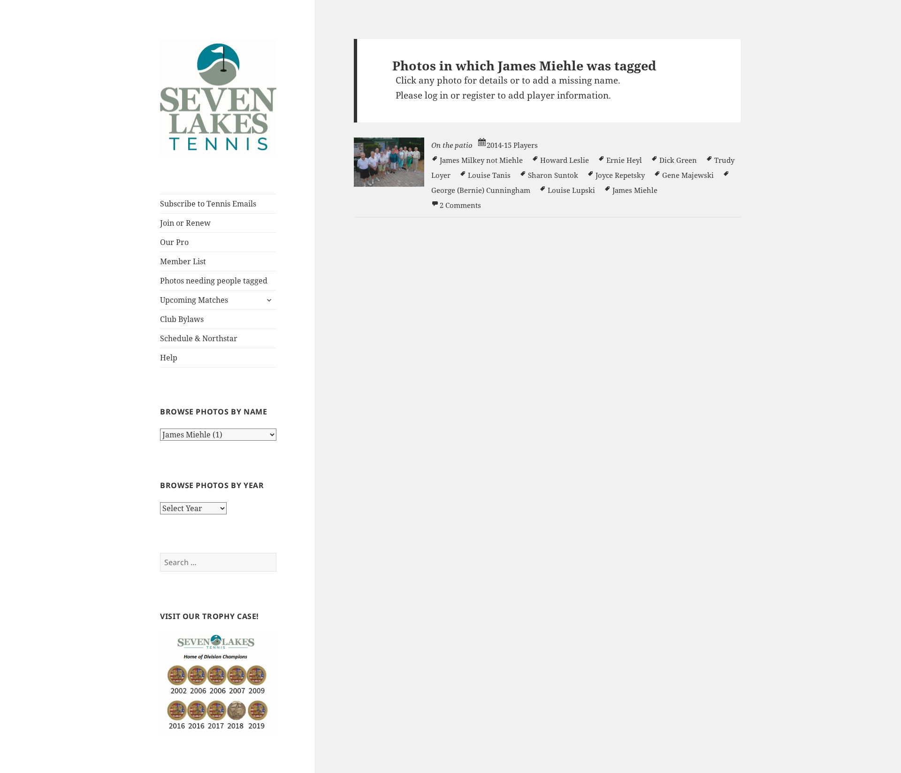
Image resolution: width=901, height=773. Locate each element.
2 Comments (460, 205)
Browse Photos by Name (213, 411)
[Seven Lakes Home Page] (218, 96)
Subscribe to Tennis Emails (208, 204)
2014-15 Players (512, 145)
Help (168, 357)
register (478, 95)
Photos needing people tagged (213, 281)
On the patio (452, 145)
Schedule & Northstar (198, 338)
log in (436, 95)
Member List (183, 261)
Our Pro (174, 242)
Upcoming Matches (194, 300)
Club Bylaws (182, 319)
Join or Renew (185, 223)
